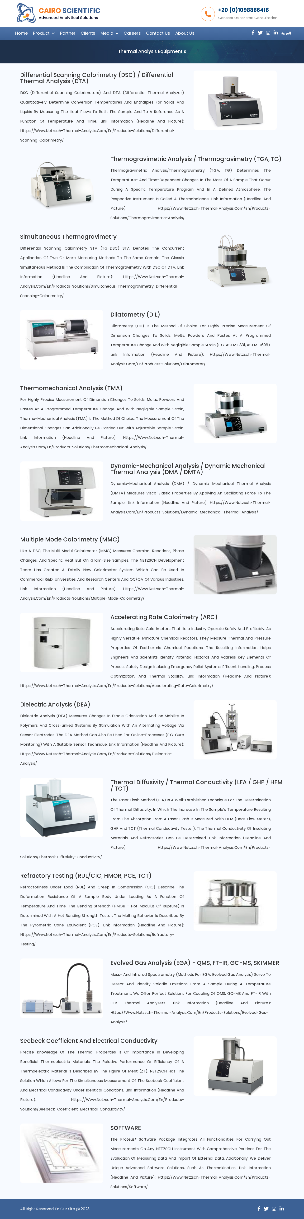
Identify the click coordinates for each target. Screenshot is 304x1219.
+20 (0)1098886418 (243, 10)
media (106, 33)
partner (68, 33)
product (41, 33)
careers (132, 33)
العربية (286, 33)
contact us (158, 33)
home (21, 33)
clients (88, 33)
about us (185, 33)
